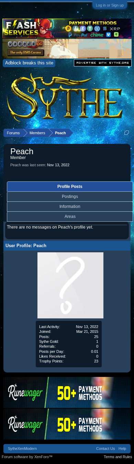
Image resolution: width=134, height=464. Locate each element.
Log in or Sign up (110, 5)
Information (69, 206)
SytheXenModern (22, 448)
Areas (70, 216)
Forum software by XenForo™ (27, 457)
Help (122, 448)
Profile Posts (69, 186)
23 (96, 361)
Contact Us (105, 448)
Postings (70, 196)
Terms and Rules (118, 457)
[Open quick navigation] (126, 132)
